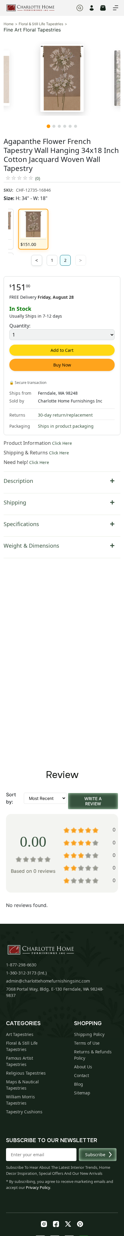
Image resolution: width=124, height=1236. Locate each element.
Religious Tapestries (26, 1073)
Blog (78, 1084)
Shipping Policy (89, 1034)
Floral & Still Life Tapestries (41, 24)
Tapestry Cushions (24, 1112)
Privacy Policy (38, 1187)
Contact (81, 1075)
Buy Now (62, 365)
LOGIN (91, 8)
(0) (37, 178)
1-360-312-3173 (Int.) (26, 973)
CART (103, 8)
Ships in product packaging (66, 426)
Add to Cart (62, 350)
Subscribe (95, 1154)
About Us (83, 1067)
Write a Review (93, 801)
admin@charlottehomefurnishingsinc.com (48, 981)
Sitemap (82, 1093)
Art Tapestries (19, 1034)
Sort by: (11, 798)
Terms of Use (87, 1043)
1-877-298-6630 (21, 965)
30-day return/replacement (65, 415)
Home (9, 24)
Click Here (62, 443)
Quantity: (19, 325)
